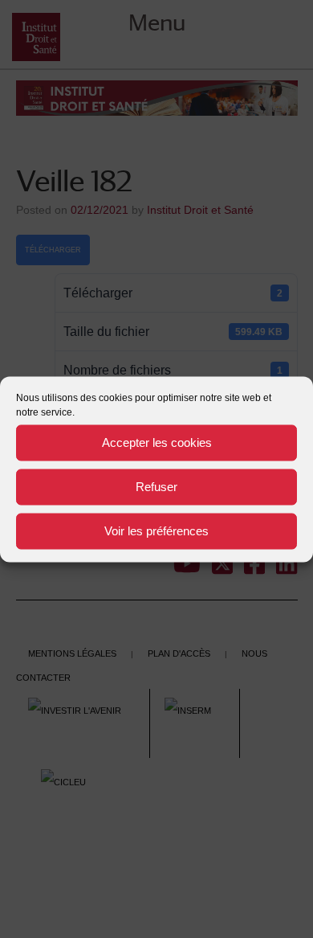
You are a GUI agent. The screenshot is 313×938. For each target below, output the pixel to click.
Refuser (156, 487)
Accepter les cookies (157, 442)
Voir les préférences (156, 531)
